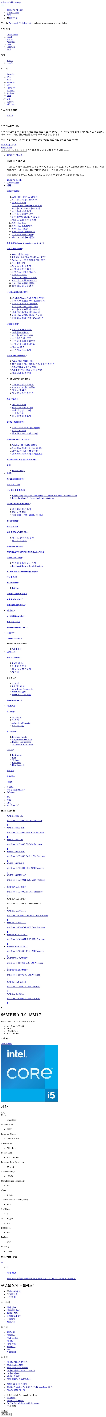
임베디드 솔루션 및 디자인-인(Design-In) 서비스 (25, 552)
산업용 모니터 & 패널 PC (24, 272)
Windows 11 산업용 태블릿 (24, 445)
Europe (10, 60)
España (10, 63)
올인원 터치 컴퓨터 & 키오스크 (27, 454)
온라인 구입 (15, 1291)
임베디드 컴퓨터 (13, 191)
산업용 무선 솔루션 (21, 211)
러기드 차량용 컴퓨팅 (15, 479)
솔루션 (10, 473)
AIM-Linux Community (22, 689)
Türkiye (10, 102)
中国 (9, 77)
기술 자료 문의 (19, 666)
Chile (9, 44)
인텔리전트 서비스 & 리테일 (18, 439)
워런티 (15, 672)
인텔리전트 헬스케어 (15, 546)
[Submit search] (65, 150)
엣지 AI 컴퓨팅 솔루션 (23, 538)
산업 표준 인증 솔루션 (23, 269)
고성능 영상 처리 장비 (23, 384)
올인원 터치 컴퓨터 (21, 509)
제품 (9, 185)
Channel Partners (14, 638)
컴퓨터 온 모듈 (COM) (23, 234)
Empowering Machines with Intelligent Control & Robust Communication (44, 495)
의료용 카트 (18, 413)
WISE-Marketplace (15, 790)
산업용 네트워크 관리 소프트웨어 (28, 301)
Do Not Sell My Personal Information (23, 1403)
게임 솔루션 (11, 577)
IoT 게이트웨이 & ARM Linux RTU (29, 257)
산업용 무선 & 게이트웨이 (25, 303)
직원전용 (10, 776)
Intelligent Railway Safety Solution (27, 566)
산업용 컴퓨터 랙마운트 (23, 341)
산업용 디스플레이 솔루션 (17, 594)
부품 (8, 465)
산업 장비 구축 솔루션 (15, 490)
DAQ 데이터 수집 (20, 254)
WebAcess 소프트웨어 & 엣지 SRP (28, 260)
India (9, 79)
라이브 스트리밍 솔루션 (23, 387)
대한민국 (13, 18)
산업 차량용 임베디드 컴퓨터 (26, 427)
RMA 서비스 (18, 663)
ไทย (8, 99)
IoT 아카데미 (18, 686)
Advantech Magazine (21, 723)
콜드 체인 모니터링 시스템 (25, 433)
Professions (17, 755)
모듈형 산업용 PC (20, 332)
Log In (20, 10)
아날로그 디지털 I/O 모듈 (24, 277)
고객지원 (11, 651)
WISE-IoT (16, 649)
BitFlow (15, 588)
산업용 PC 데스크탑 (21, 338)
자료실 (15, 683)
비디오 (10, 1341)
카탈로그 (11, 1346)
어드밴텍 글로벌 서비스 (16, 616)
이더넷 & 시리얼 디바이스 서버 (27, 315)
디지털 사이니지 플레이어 (25, 200)
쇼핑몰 (10, 787)
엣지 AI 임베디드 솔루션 (24, 220)
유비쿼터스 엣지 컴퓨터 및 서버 (27, 515)
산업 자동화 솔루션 (14, 249)
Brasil (9, 37)
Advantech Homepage (11, 2)
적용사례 (11, 1332)
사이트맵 (11, 1397)
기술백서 (11, 1335)
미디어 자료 (18, 725)
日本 (9, 85)
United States (12, 34)
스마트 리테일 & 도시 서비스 (18, 504)
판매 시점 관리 (19, 512)
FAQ (9, 1349)
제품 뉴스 (11, 1344)
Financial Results (19, 737)
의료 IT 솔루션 (12, 399)
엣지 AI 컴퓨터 (19, 390)
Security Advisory (14, 700)
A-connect (11, 1352)
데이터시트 (6, 1043)
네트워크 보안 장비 (21, 373)
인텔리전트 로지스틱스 (16, 605)
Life (14, 757)
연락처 (10, 782)
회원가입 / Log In (15, 155)
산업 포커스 (12, 1338)
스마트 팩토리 (12, 521)
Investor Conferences (21, 742)
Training (15, 760)
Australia (10, 74)
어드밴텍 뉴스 (13, 1310)
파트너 (10, 633)
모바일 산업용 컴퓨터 (15, 422)
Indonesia (11, 82)
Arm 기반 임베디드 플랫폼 (25, 197)
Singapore (11, 93)
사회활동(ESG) (14, 1316)
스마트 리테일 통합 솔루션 (25, 451)
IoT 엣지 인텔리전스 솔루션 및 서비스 (22, 571)
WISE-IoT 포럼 (19, 691)
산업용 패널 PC (19, 274)
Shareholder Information (22, 744)
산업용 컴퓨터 (12, 324)
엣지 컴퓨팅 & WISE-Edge (17, 532)
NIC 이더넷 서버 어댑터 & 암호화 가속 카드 (33, 364)
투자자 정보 (11, 731)
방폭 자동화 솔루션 (21, 266)
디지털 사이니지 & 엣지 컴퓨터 (27, 448)
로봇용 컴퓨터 (19, 202)
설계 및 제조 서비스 (14, 599)
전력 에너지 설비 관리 (23, 286)
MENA (10, 115)
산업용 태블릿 (19, 430)
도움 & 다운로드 (13, 657)
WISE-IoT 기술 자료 (21, 694)
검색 (9, 15)
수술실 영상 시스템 (21, 410)
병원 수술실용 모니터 (22, 407)
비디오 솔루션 (12, 583)
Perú (9, 49)
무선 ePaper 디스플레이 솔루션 (27, 205)
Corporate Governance (22, 739)
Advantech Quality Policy (17, 627)
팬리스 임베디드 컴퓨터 (23, 237)
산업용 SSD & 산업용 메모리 (26, 208)
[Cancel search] (67, 150)
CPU (9, 803)
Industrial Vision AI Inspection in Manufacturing (33, 498)
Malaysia (10, 90)
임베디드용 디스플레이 (23, 231)
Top (5, 1411)
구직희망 (11, 1319)
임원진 (15, 720)
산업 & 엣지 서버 (13, 485)
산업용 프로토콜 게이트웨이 (26, 309)
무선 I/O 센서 (18, 263)
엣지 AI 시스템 (19, 540)
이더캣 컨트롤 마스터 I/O (24, 280)
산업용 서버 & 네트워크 (16, 356)
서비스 (10, 610)
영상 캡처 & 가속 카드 (23, 393)
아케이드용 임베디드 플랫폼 (26, 217)
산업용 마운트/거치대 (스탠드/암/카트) (22, 459)
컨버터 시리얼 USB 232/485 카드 (28, 318)
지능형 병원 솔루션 (21, 416)
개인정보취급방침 (15, 1400)
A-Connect (11, 792)
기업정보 (11, 706)
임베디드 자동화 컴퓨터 (23, 283)
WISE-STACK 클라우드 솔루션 (27, 370)
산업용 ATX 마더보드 (22, 335)
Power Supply (18, 470)
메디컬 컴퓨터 (19, 404)
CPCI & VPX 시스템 (22, 329)
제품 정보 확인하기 (21, 669)
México (10, 39)
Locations (16, 762)
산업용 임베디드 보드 (22, 214)
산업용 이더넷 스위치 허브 (25, 306)
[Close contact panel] (2, 1262)
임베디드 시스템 (20, 228)
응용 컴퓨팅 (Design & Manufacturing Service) (25, 243)
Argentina (11, 42)
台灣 (9, 95)
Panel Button (6, 147)
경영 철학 (10, 771)
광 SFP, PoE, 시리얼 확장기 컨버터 (28, 298)
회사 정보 (17, 717)
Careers (10, 750)
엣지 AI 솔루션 (19, 347)
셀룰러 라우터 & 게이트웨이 (26, 312)
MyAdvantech (13, 12)
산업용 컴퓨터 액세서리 (23, 344)
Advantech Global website (20, 23)
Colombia (11, 47)
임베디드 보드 (19, 223)
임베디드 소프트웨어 (22, 226)
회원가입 (11, 10)
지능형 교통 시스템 (21, 350)
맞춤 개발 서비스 (13, 622)
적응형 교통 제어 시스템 (24, 563)
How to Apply (18, 765)
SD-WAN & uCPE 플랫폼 (24, 367)
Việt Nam (11, 104)
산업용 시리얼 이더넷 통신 (17, 292)
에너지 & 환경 (12, 526)
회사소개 (10, 712)
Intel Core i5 (12, 805)
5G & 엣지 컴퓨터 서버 (23, 361)
